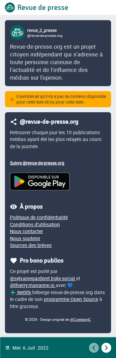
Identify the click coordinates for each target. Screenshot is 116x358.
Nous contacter (26, 231)
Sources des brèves (31, 245)
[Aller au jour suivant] (106, 348)
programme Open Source (71, 299)
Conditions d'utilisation (35, 224)
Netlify (24, 292)
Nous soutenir (25, 238)
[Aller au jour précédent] (94, 348)
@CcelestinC (80, 319)
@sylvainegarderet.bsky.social (43, 278)
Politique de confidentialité (39, 217)
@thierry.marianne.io (33, 285)
